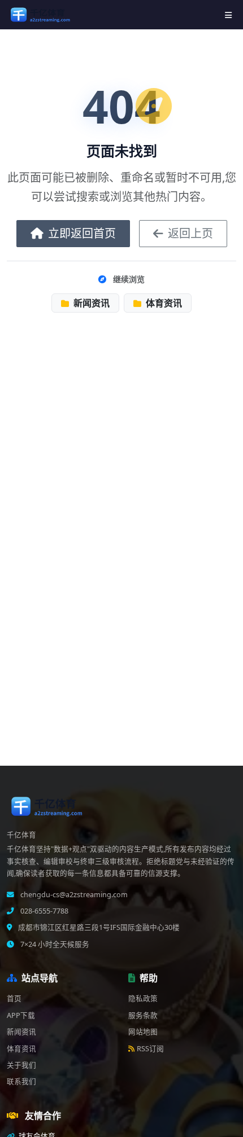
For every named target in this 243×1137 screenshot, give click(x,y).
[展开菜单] (228, 15)
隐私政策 (143, 998)
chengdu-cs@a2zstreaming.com (73, 894)
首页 (14, 998)
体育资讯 (163, 303)
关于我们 (21, 1065)
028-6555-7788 (43, 911)
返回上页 (190, 233)
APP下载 (21, 1015)
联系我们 (21, 1081)
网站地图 (143, 1032)
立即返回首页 (82, 233)
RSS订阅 (150, 1048)
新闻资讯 (90, 303)
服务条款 (143, 1015)
